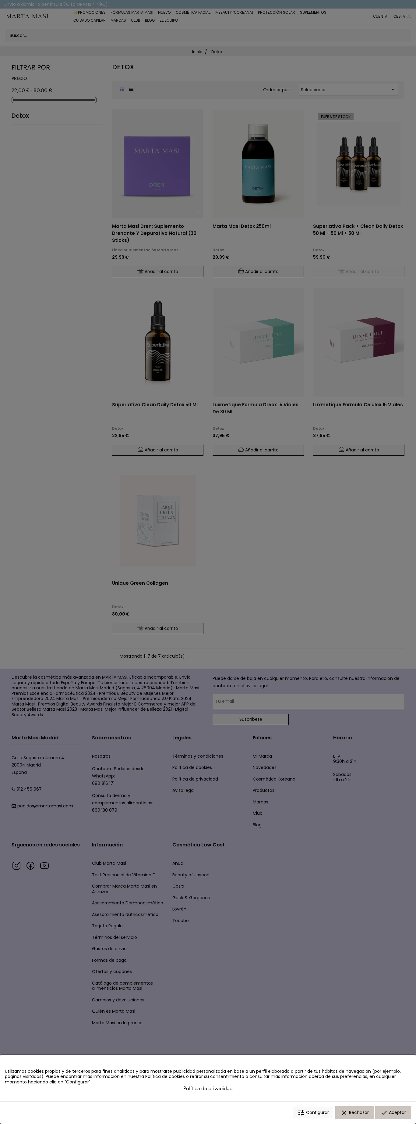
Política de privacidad (208, 1088)
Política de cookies (165, 1076)
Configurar (313, 1112)
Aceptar (393, 1112)
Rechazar (354, 1112)
